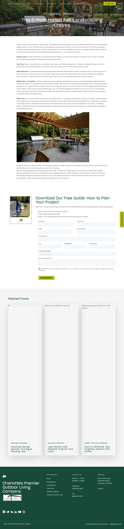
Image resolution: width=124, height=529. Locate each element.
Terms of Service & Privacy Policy (13, 524)
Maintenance (68, 14)
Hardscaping (38, 4)
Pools (29, 4)
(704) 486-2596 (77, 488)
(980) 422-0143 (77, 496)
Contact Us (76, 474)
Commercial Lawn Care (55, 495)
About (61, 4)
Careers (100, 488)
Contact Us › (109, 3)
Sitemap (28, 524)
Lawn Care (50, 488)
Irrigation (87, 443)
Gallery (69, 3)
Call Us (100, 3)
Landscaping (51, 4)
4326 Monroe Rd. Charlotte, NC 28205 (105, 482)
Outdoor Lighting (53, 491)
